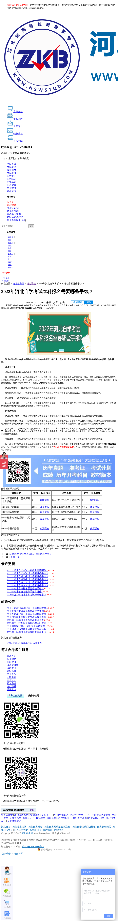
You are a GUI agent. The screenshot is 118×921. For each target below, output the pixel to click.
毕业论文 (11, 680)
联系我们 (47, 830)
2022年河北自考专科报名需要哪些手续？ (27, 582)
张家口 (10, 254)
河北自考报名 (14, 643)
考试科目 (11, 671)
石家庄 (10, 237)
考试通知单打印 (15, 217)
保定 (10, 251)
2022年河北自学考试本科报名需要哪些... (27, 570)
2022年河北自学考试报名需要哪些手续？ (31, 554)
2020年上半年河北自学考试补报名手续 (26, 594)
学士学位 (11, 188)
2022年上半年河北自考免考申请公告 (25, 620)
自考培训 (11, 179)
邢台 (10, 248)
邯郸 (10, 246)
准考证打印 (12, 665)
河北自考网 (18, 283)
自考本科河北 (21, 830)
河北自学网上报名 (16, 220)
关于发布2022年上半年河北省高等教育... (27, 614)
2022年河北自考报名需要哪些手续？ (25, 588)
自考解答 (11, 185)
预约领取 (94, 500)
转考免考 (11, 191)
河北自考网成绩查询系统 (57, 826)
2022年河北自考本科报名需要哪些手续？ (27, 585)
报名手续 (31, 283)
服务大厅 (11, 202)
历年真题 (11, 182)
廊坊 (10, 262)
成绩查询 (37, 643)
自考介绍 (11, 656)
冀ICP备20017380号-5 (33, 846)
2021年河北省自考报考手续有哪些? (24, 591)
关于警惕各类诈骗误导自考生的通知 (25, 611)
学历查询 (11, 689)
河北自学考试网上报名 (84, 826)
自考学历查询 (14, 214)
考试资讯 (11, 167)
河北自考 (5, 826)
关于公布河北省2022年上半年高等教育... (27, 608)
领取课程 (44, 500)
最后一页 (15, 557)
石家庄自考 (35, 830)
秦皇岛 (10, 243)
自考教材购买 (104, 826)
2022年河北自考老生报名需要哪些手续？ (27, 576)
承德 (10, 257)
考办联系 (11, 686)
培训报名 (11, 205)
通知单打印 (26, 643)
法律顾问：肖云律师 (12, 853)
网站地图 (58, 830)
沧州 (10, 259)
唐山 (10, 240)
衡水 (10, 265)
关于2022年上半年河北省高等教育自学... (27, 617)
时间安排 (11, 662)
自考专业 (11, 176)
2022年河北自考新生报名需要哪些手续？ (27, 579)
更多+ (10, 267)
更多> (32, 810)
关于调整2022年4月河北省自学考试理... (27, 626)
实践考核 (11, 677)
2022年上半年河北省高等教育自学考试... (27, 632)
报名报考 (11, 170)
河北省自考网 (19, 826)
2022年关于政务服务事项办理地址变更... (27, 623)
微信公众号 (12, 208)
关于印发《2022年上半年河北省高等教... (27, 629)
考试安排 (11, 173)
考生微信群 (12, 211)
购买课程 (44, 507)
